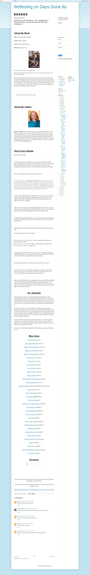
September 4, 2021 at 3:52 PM (31, 508)
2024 (61, 100)
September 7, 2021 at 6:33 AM (28, 531)
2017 (61, 192)
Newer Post (16, 556)
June (62, 176)
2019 (61, 188)
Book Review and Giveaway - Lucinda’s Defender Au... (63, 149)
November (63, 108)
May (61, 178)
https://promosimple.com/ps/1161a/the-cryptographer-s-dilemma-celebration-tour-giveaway (34, 489)
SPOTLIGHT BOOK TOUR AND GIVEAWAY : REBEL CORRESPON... (63, 156)
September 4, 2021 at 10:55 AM (27, 501)
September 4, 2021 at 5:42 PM (27, 523)
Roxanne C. (19, 516)
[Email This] (28, 493)
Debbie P (19, 523)
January (62, 185)
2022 (61, 103)
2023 (61, 101)
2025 (61, 98)
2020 (61, 187)
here (21, 95)
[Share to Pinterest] (34, 493)
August (62, 173)
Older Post (52, 556)
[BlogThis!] (30, 493)
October (62, 110)
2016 (61, 193)
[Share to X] (31, 493)
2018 (61, 190)
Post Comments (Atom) (23, 558)
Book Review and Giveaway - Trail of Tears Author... (63, 122)
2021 (61, 105)
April (62, 180)
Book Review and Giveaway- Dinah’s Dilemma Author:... (63, 129)
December (63, 106)
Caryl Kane (19, 531)
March (62, 181)
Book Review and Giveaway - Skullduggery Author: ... (63, 169)
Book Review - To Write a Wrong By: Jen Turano (63, 117)
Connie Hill (72, 78)
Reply (18, 504)
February (62, 183)
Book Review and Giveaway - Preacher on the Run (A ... (63, 142)
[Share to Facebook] (32, 493)
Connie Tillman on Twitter (62, 82)
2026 (61, 96)
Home (34, 556)
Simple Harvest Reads (24, 386)
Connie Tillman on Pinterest (62, 79)
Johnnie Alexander (21, 508)
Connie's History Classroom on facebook (62, 84)
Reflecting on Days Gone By (40, 6)
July (61, 175)
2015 (61, 195)
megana (19, 501)
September (63, 112)
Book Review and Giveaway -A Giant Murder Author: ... (63, 136)
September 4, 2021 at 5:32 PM (28, 516)
